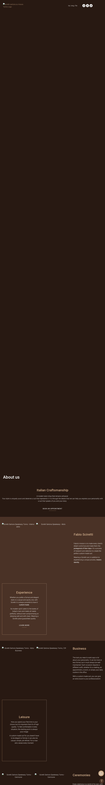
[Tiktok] (91, 5)
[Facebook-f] (87, 5)
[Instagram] (83, 5)
